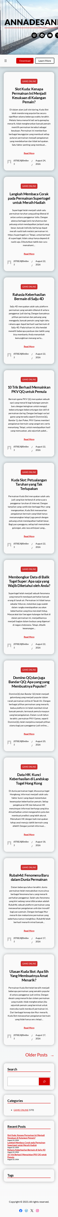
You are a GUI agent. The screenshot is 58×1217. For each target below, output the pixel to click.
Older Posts (39, 1054)
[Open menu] (5, 61)
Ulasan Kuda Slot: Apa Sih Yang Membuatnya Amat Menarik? (28, 975)
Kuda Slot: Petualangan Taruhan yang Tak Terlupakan (29, 484)
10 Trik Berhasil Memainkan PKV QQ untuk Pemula (29, 389)
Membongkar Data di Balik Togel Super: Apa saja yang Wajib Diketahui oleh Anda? (29, 581)
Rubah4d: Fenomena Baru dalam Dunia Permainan (29, 877)
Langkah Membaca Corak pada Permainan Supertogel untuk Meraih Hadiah (29, 198)
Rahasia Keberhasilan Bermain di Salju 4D (29, 296)
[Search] (44, 1081)
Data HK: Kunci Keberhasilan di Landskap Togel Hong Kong (29, 779)
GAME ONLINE (29, 81)
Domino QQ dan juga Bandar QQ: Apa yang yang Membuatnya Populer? (29, 682)
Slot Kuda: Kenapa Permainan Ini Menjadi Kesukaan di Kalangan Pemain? (29, 95)
